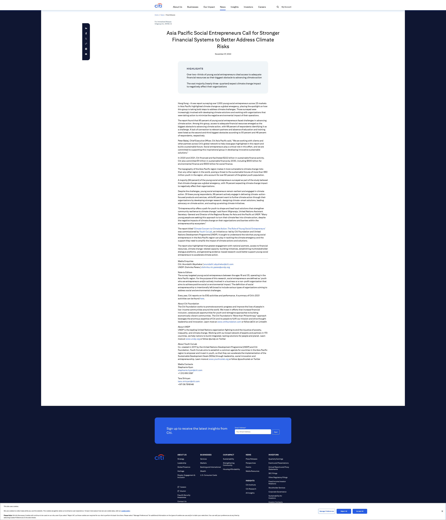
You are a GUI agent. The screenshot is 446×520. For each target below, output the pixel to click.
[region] (223, 511)
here (202, 298)
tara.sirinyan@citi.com (189, 381)
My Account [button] (286, 7)
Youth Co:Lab (205, 231)
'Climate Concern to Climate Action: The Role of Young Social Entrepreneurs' (229, 228)
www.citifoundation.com (229, 321)
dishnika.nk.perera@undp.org (215, 267)
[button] (177, 8)
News (162, 15)
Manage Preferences (327, 511)
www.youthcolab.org (219, 359)
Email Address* (240, 428)
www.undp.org (193, 339)
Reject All (344, 511)
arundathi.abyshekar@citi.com (218, 264)
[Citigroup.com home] (160, 457)
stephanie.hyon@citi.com (190, 370)
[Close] (442, 511)
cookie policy (125, 511)
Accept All (359, 511)
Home (157, 15)
